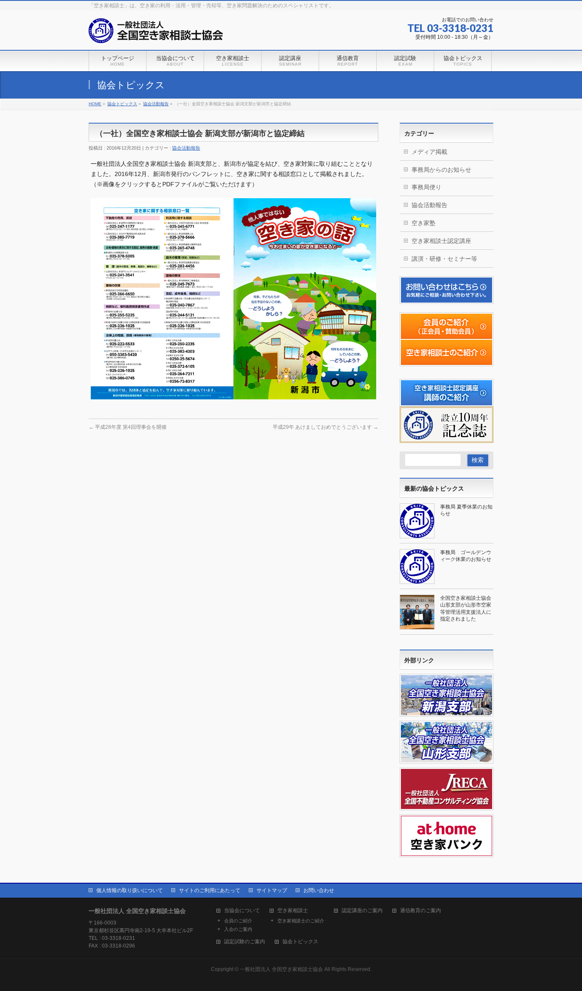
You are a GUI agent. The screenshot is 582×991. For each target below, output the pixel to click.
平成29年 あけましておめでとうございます (325, 427)
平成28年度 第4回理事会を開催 (128, 427)
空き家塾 (423, 223)
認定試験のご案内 (244, 942)
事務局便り (426, 187)
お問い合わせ (318, 890)
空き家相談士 (292, 910)
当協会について (242, 910)
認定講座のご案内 (362, 910)
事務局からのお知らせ (441, 169)
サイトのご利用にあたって (209, 890)
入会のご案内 (238, 929)
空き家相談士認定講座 (441, 240)
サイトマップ (271, 890)
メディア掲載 (429, 151)
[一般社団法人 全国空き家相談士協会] (156, 34)
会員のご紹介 (238, 920)
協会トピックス (300, 942)
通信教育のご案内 (420, 910)
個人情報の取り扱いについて (129, 890)
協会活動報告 (186, 147)
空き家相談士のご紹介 (300, 920)
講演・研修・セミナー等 (444, 258)
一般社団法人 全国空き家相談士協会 (281, 969)
